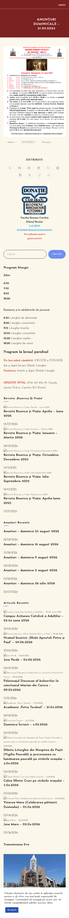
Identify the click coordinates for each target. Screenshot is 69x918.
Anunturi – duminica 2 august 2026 (30, 570)
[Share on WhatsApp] (48, 175)
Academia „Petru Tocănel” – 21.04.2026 (33, 707)
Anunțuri (46, 142)
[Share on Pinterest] (29, 168)
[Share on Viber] (48, 168)
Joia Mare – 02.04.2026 (22, 824)
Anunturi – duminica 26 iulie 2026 (29, 583)
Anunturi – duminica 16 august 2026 (31, 544)
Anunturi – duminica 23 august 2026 (31, 531)
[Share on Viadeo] (39, 175)
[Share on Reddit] (20, 175)
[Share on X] (9, 168)
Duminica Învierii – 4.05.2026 (26, 724)
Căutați (57, 254)
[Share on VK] (57, 168)
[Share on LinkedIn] (38, 168)
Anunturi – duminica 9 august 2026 (30, 557)
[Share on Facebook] (19, 168)
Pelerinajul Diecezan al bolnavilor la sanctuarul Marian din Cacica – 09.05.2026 (31, 686)
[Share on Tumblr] (29, 175)
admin (10, 142)
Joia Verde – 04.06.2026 (22, 660)
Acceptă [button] (11, 910)
